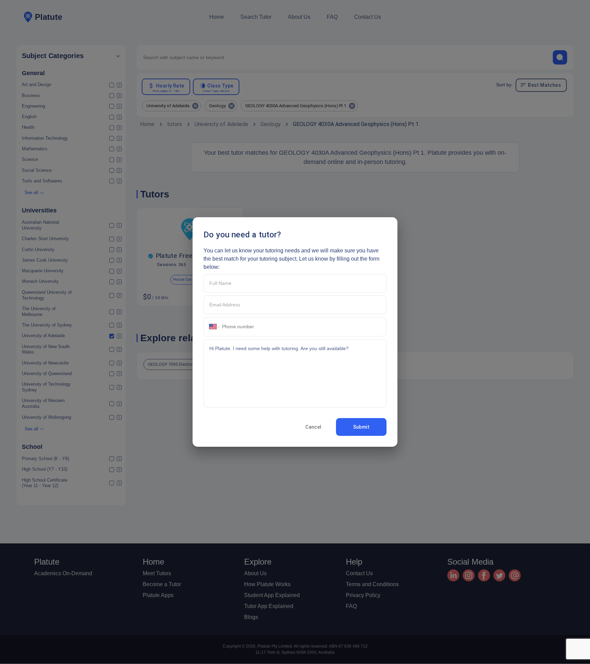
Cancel (313, 427)
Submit (361, 427)
